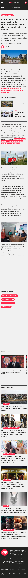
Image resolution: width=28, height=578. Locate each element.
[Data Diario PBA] (14, 2)
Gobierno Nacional (8, 303)
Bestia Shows (6, 562)
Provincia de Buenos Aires (10, 295)
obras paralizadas (8, 299)
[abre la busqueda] (4, 3)
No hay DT (11, 562)
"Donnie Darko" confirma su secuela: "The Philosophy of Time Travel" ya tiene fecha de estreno (13, 510)
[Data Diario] (24, 3)
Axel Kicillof (6, 306)
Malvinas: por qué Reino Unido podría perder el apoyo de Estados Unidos (14, 408)
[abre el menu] (2, 3)
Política (6, 561)
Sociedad (10, 561)
